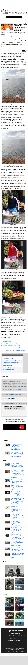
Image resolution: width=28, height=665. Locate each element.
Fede (11, 403)
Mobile (18, 640)
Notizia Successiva (20, 347)
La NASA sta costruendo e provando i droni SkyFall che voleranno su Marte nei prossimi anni (17, 523)
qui (20, 421)
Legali (7, 635)
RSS (14, 636)
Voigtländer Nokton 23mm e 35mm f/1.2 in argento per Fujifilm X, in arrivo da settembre (17, 494)
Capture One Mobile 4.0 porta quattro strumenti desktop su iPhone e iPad (17, 487)
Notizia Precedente (7, 341)
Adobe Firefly (4, 319)
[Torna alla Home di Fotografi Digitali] (14, 13)
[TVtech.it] (20, 631)
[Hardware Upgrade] (12, 631)
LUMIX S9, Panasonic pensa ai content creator (15, 350)
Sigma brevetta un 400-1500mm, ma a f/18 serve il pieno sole (17, 481)
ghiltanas (12, 394)
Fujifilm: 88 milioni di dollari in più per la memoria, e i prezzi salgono (16, 530)
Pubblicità (23, 635)
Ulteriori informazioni (21, 646)
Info (19, 381)
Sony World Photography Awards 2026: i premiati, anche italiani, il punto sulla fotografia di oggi (17, 454)
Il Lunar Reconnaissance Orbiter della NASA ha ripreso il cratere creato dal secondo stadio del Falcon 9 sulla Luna (17, 501)
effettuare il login (10, 419)
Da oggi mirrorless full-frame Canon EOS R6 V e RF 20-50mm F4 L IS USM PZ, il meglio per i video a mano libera (17, 446)
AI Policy (18, 635)
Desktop (10, 640)
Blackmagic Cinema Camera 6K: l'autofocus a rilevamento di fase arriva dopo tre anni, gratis (17, 536)
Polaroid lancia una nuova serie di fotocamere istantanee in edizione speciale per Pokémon (17, 509)
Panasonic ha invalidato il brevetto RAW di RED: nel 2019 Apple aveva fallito (17, 555)
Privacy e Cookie (12, 635)
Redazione (9, 636)
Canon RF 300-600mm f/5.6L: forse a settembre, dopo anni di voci (17, 549)
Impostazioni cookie (20, 636)
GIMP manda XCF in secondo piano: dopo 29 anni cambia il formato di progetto (17, 516)
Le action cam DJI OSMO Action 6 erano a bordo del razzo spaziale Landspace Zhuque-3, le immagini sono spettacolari (17, 474)
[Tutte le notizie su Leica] (14, 429)
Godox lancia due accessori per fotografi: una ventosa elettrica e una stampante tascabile (17, 465)
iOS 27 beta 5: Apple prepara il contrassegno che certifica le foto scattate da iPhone (17, 543)
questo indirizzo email (17, 389)
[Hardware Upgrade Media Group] (15, 634)
